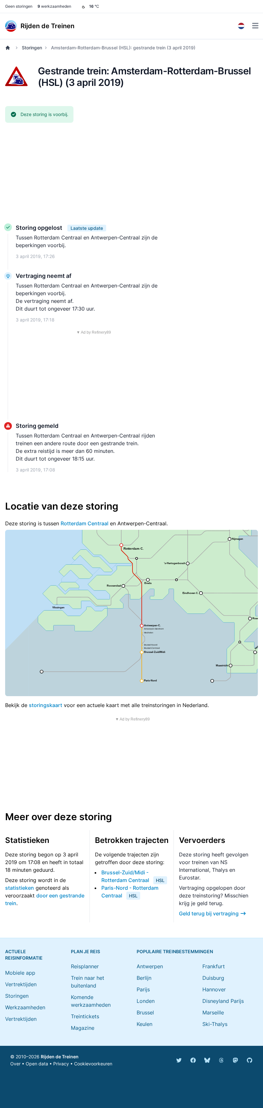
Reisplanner (85, 966)
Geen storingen (18, 6)
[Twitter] (179, 1060)
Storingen (32, 47)
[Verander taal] (241, 26)
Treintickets (85, 1016)
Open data (37, 1063)
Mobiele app (20, 973)
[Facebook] (193, 1060)
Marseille (213, 1012)
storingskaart (45, 705)
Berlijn (144, 978)
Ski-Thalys (214, 1024)
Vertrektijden (21, 984)
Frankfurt (213, 966)
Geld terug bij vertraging (209, 913)
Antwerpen (150, 966)
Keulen (144, 1024)
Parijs (143, 989)
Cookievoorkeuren (93, 1063)
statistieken (19, 888)
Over (15, 1063)
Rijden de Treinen (60, 1056)
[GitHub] (249, 1060)
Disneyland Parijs (223, 1001)
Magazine (82, 1028)
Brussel (145, 1012)
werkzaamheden (54, 6)
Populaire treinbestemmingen (175, 951)
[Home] (9, 47)
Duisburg (213, 978)
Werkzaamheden (25, 1007)
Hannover (214, 989)
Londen (146, 1001)
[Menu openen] (255, 25)
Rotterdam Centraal (84, 523)
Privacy (61, 1063)
